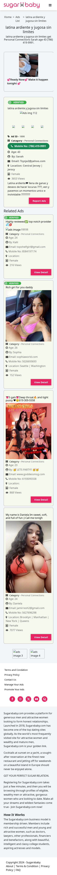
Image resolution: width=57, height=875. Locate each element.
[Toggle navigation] (50, 5)
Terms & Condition (27, 866)
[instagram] (20, 699)
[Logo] (22, 5)
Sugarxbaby (33, 862)
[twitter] (28, 699)
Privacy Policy (11, 674)
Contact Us (10, 679)
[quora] (44, 699)
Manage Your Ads (14, 684)
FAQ (18, 870)
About (9, 866)
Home (8, 17)
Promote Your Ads (14, 689)
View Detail (41, 272)
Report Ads (39, 200)
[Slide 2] (25, 126)
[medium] (36, 699)
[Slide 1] (16, 126)
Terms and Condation (16, 669)
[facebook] (12, 699)
